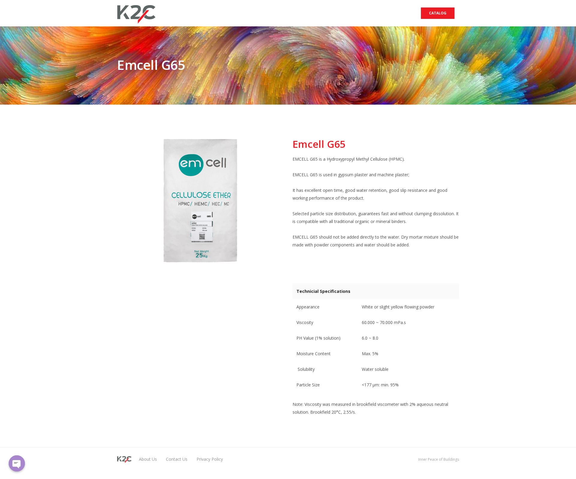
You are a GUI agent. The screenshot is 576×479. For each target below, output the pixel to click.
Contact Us (177, 459)
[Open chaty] (17, 463)
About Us (148, 459)
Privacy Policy (209, 459)
